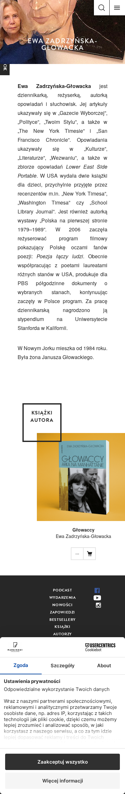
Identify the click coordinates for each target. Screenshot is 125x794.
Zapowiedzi (62, 612)
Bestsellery (62, 619)
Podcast (62, 590)
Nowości (62, 605)
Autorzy (62, 634)
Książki (62, 627)
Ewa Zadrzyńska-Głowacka (83, 536)
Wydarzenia (62, 597)
